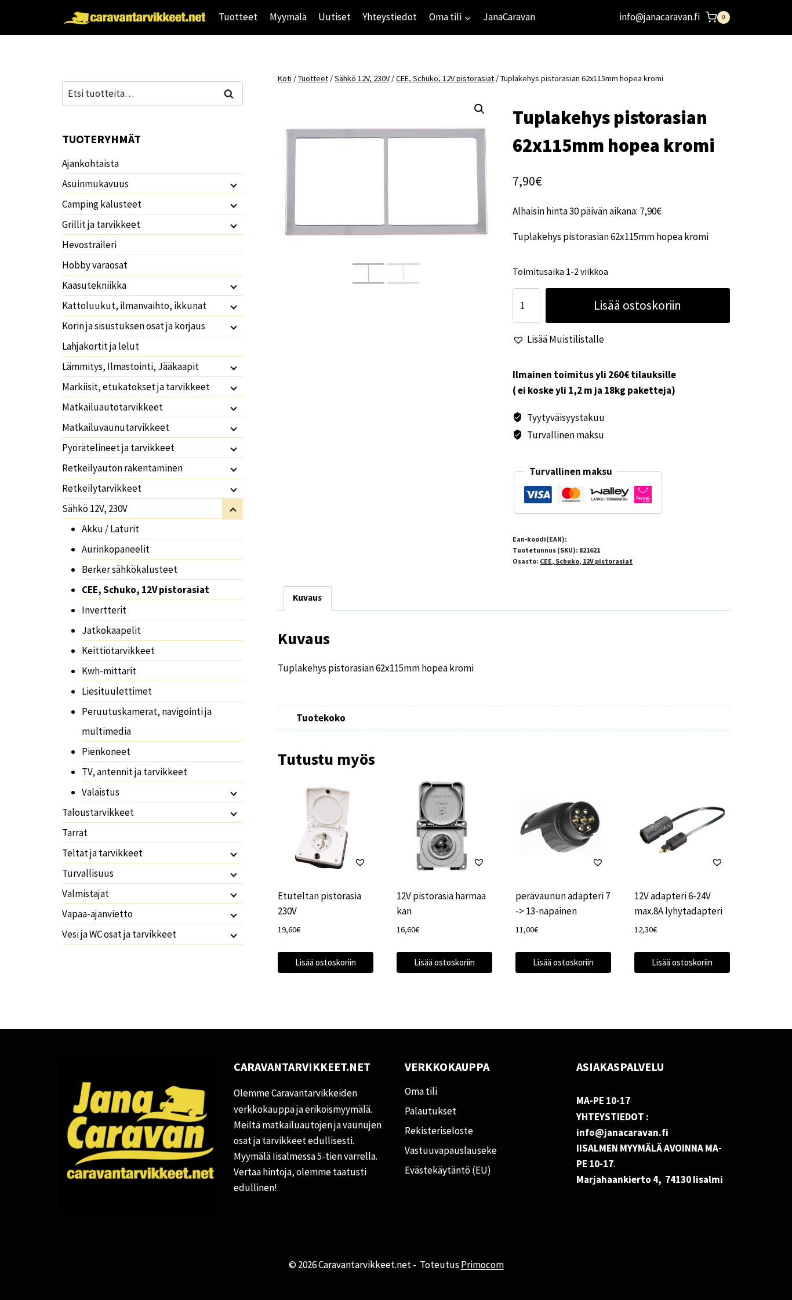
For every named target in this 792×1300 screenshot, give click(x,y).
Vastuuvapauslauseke (451, 1150)
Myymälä (288, 16)
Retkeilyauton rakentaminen (122, 468)
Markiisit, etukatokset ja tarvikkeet (136, 386)
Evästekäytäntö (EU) (448, 1170)
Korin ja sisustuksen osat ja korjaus (133, 325)
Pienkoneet (106, 751)
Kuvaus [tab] (307, 597)
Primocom (482, 1264)
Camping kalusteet (101, 204)
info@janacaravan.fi (659, 16)
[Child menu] (232, 184)
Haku (232, 93)
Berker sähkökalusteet (129, 569)
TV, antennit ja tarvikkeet (134, 771)
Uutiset (334, 16)
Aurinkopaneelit (116, 549)
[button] (479, 109)
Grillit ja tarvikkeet (101, 224)
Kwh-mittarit (109, 670)
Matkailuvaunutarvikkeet (115, 427)
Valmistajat (85, 893)
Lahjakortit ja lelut (100, 346)
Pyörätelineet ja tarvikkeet (118, 447)
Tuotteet (238, 16)
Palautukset (430, 1111)
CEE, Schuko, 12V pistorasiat (586, 561)
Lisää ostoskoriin (637, 305)
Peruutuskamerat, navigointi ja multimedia (147, 721)
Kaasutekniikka (94, 285)
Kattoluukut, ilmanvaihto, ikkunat (134, 305)
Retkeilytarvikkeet (101, 488)
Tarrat (75, 832)
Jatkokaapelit (111, 630)
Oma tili (421, 1091)
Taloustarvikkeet (98, 812)
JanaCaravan (509, 16)
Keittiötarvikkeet (118, 650)
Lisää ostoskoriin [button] (325, 962)
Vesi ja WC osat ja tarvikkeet (119, 934)
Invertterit (104, 610)
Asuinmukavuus (95, 183)
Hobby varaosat (95, 265)
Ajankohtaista (90, 163)
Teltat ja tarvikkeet (102, 853)
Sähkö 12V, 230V (95, 508)
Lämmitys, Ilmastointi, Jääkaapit (130, 366)
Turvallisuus (88, 873)
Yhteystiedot (389, 16)
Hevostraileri (89, 244)
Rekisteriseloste (439, 1130)
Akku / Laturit (110, 528)
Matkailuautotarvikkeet (112, 407)
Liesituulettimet (117, 691)
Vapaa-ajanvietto (97, 913)
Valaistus (100, 792)
